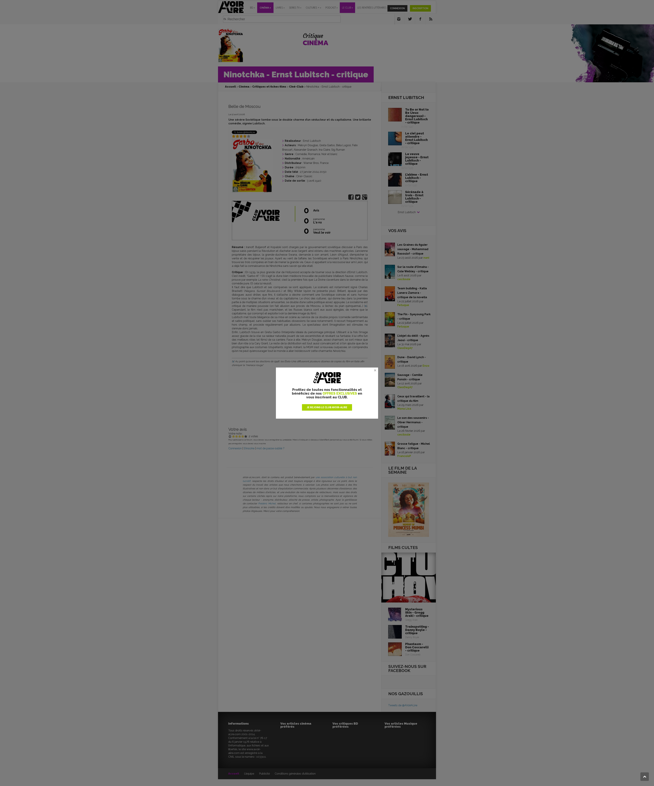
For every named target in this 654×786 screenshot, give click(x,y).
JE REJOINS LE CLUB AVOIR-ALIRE (327, 407)
